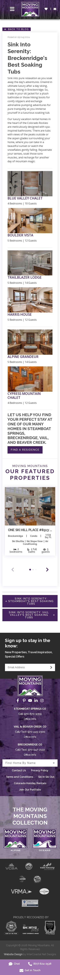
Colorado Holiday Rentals (30, 783)
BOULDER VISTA (20, 235)
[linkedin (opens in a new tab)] (36, 700)
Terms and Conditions (19, 776)
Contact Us (19, 770)
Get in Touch (32, 970)
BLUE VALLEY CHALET (25, 198)
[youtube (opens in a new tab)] (30, 700)
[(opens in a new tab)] (30, 506)
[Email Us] (55, 9)
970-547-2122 (36, 749)
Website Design (13, 954)
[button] (47, 570)
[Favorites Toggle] (46, 9)
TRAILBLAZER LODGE (25, 277)
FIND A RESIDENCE (25, 449)
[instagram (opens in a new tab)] (41, 700)
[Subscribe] (51, 667)
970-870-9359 (33, 713)
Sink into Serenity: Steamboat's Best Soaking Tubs (31, 601)
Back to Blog (17, 29)
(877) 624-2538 (42, 963)
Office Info (30, 718)
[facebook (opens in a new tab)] (18, 700)
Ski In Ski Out (46, 776)
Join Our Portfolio (30, 789)
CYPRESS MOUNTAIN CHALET (24, 396)
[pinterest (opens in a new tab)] (24, 700)
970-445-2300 (36, 731)
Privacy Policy (39, 770)
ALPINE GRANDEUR (23, 357)
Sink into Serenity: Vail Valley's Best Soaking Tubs (29, 615)
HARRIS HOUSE (20, 315)
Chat (16, 963)
